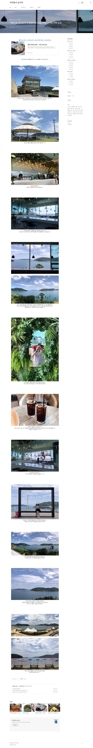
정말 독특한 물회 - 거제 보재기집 (20, 690)
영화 (74, 111)
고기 (68, 106)
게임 (81, 111)
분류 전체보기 (70, 38)
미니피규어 (80, 113)
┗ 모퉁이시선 (70, 48)
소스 (72, 111)
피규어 (76, 108)
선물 (82, 110)
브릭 (81, 106)
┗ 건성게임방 (70, 73)
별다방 (73, 106)
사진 (79, 106)
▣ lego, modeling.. (72, 60)
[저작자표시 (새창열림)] (25, 679)
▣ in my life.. (15, 686)
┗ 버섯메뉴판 (21, 686)
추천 (68, 108)
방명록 (39, 7)
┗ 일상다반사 (70, 43)
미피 (73, 110)
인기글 (72, 95)
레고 (79, 111)
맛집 (77, 113)
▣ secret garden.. (72, 79)
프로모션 (74, 113)
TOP (82, 743)
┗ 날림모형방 (70, 63)
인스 (70, 106)
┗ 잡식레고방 (70, 62)
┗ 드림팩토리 (70, 81)
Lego (71, 113)
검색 (79, 3)
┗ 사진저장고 (70, 84)
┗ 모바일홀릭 (70, 75)
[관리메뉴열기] (91, 2)
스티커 (71, 108)
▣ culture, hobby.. (72, 50)
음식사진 (69, 111)
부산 (76, 111)
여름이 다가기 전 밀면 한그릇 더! (20, 692)
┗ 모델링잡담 (70, 65)
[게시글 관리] (17, 679)
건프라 (79, 108)
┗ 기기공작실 (70, 76)
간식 (79, 110)
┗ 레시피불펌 (70, 82)
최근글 (69, 95)
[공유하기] (15, 679)
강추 (73, 108)
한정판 (70, 115)
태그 (16, 7)
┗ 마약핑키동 (70, 67)
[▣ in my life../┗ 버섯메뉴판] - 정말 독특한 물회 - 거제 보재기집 (35, 40)
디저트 (76, 106)
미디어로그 (23, 7)
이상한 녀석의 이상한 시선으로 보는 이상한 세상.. (21, 722)
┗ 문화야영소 (70, 52)
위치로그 (31, 7)
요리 (68, 113)
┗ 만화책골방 (70, 54)
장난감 (69, 110)
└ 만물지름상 (70, 46)
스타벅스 (76, 110)
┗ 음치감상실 (70, 56)
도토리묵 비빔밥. (16, 688)
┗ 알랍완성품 (70, 69)
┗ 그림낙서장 (70, 57)
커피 (71, 110)
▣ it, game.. (70, 71)
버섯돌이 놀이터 (16, 3)
